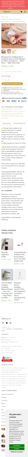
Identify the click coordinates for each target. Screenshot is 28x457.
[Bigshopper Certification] (7, 361)
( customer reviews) (15, 71)
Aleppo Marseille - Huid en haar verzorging (13, 21)
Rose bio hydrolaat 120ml (5, 254)
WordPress (9, 329)
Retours (3, 403)
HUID (7, 16)
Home (2, 16)
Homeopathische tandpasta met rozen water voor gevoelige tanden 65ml (20, 256)
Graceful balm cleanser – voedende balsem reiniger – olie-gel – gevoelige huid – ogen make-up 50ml (7, 290)
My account (4, 412)
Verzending (4, 400)
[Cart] (21, 11)
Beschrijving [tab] (7, 123)
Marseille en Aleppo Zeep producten (11, 19)
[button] (24, 26)
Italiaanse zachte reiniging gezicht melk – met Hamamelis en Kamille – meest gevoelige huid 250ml (19, 291)
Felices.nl (5, 327)
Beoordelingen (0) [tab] (19, 123)
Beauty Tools (13, 111)
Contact (3, 406)
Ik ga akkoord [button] (16, 445)
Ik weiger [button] (16, 448)
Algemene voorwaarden (7, 394)
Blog (2, 409)
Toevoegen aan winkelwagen (12, 83)
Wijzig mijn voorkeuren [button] (17, 451)
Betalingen (4, 397)
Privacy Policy (4, 418)
